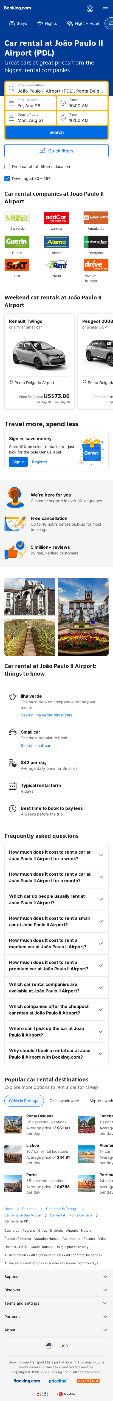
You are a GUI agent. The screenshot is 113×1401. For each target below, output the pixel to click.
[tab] (24, 1101)
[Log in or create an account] (90, 8)
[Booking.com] (17, 8)
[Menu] (105, 8)
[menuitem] (18, 23)
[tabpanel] (56, 1154)
